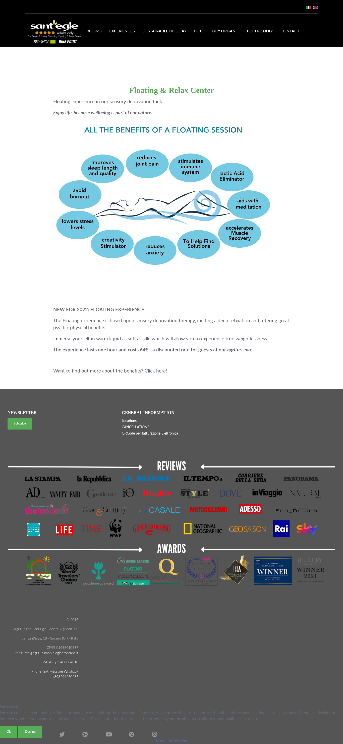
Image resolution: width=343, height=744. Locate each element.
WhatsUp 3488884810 (60, 662)
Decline (30, 731)
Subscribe (20, 423)
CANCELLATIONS (135, 427)
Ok (9, 731)
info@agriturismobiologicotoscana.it (50, 653)
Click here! (156, 371)
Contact (289, 31)
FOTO (199, 31)
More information (171, 741)
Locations (129, 421)
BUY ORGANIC (225, 31)
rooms (94, 31)
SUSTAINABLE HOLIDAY (164, 31)
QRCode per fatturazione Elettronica (150, 433)
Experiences (122, 31)
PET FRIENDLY (260, 31)
